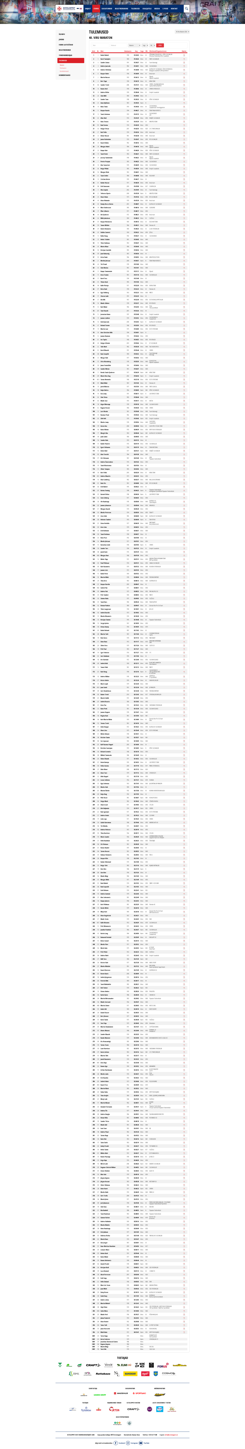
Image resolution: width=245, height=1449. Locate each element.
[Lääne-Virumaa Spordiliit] (87, 1373)
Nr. (98, 51)
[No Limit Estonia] (117, 1373)
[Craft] (93, 1365)
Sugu (142, 51)
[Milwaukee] (145, 1373)
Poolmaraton (63, 68)
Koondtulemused (64, 71)
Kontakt (174, 8)
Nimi (102, 51)
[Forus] (163, 1365)
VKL (146, 51)
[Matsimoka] (151, 1365)
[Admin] (0, 1)
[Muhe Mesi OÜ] (140, 1365)
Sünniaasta (127, 51)
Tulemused (135, 8)
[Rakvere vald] (155, 1373)
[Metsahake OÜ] (69, 1365)
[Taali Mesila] (180, 1365)
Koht (93, 51)
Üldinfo (62, 34)
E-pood (165, 8)
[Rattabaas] (103, 1374)
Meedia (157, 8)
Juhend (61, 39)
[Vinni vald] (60, 1365)
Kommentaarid (64, 75)
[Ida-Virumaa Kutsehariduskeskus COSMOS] (169, 1374)
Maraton (62, 65)
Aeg (136, 51)
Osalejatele (147, 8)
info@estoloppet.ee (171, 1435)
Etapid (96, 8)
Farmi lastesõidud (66, 45)
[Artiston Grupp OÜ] (79, 1365)
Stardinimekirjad (65, 55)
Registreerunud (65, 50)
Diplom (184, 51)
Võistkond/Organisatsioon (157, 51)
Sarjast (88, 8)
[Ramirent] (130, 1373)
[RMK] (74, 1373)
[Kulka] (108, 1365)
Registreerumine (121, 8)
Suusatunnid (107, 8)
